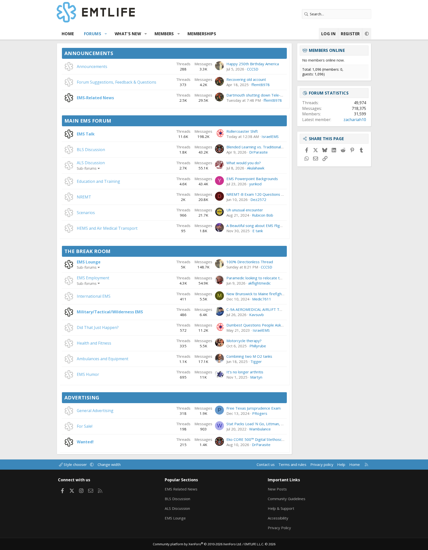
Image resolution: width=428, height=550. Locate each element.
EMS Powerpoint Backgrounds (252, 178)
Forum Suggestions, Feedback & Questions (116, 82)
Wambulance (260, 428)
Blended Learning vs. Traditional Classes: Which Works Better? (279, 146)
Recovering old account (246, 79)
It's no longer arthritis (244, 371)
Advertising (81, 397)
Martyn (256, 377)
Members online (327, 50)
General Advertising (95, 410)
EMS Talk (86, 134)
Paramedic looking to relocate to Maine (259, 277)
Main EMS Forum (87, 120)
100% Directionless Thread (249, 261)
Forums (92, 33)
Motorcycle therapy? (244, 340)
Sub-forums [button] (87, 168)
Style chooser (75, 464)
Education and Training (98, 181)
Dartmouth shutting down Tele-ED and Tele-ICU (267, 95)
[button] (106, 33)
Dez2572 (258, 199)
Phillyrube (257, 345)
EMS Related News (181, 488)
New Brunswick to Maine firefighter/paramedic (266, 293)
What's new (128, 33)
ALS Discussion (91, 162)
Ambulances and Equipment (102, 358)
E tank (257, 230)
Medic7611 (261, 298)
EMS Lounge (89, 262)
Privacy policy (321, 464)
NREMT (84, 197)
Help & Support (281, 508)
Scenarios (86, 212)
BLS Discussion (91, 149)
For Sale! (84, 426)
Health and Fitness (94, 343)
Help (341, 464)
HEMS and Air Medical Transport (107, 228)
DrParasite (258, 152)
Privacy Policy (279, 527)
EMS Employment (93, 278)
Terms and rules (292, 464)
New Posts (277, 488)
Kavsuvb (256, 314)
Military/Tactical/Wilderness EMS (110, 312)
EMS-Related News (95, 97)
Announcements (88, 53)
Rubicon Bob (262, 215)
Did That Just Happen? (98, 327)
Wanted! (85, 442)
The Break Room (87, 251)
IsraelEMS (270, 136)
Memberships (201, 33)
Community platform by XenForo (197, 544)
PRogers (259, 413)
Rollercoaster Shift (242, 131)
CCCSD (252, 68)
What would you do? (243, 162)
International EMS (93, 296)
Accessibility (278, 518)
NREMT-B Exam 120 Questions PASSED (260, 194)
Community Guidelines (286, 498)
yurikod (255, 183)
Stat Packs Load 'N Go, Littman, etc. (256, 423)
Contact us (266, 464)
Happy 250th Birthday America (252, 63)
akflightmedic (259, 283)
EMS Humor (88, 374)
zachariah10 (355, 119)
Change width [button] (109, 464)
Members (164, 33)
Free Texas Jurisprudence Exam (253, 408)
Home (68, 33)
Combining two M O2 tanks (249, 356)
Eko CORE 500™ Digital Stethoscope (257, 439)
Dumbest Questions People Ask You (257, 325)
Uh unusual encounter (244, 209)
